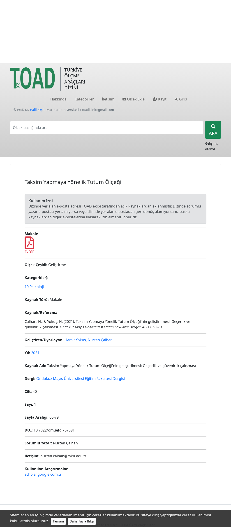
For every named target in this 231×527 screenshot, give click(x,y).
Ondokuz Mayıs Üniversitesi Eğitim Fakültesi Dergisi (80, 378)
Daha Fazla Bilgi (82, 521)
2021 (35, 352)
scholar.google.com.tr (43, 474)
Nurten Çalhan (100, 339)
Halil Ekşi (37, 109)
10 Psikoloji (34, 286)
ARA (213, 133)
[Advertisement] (115, 31)
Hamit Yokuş (75, 339)
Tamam (58, 521)
